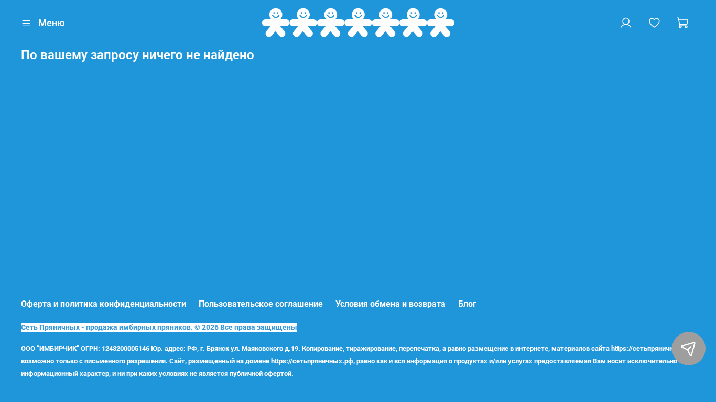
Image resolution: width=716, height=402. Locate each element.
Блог (467, 304)
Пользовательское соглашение (261, 304)
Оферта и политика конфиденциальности (103, 304)
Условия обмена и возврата (390, 304)
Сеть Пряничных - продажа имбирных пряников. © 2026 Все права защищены (159, 327)
